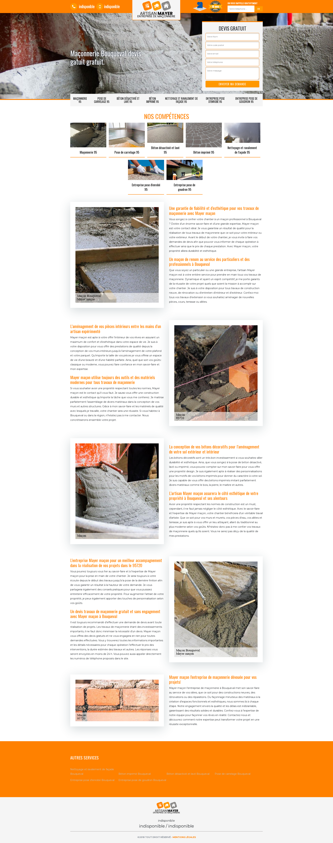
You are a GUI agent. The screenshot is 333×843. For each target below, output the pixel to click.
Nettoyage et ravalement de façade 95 (181, 100)
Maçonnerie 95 (80, 100)
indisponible (86, 6)
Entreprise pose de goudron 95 (246, 100)
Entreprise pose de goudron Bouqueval (142, 780)
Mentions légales (184, 837)
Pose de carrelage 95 (101, 100)
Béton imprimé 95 (152, 100)
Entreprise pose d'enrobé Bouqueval (92, 780)
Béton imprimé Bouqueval (134, 773)
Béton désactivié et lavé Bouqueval (188, 773)
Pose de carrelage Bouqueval (232, 773)
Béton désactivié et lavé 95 (128, 100)
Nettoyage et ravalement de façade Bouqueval (92, 771)
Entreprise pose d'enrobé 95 (215, 100)
